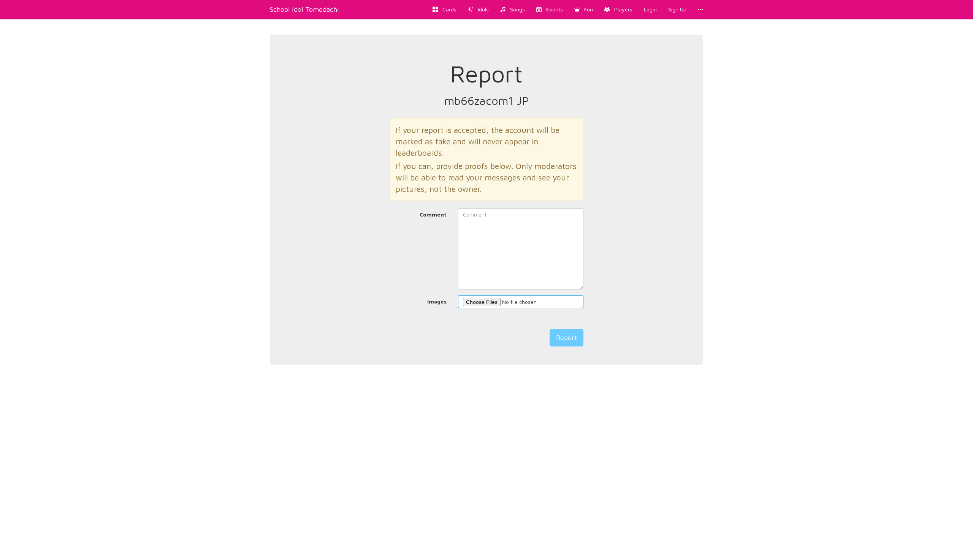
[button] (584, 9)
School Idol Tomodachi (304, 9)
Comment (433, 214)
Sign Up (677, 9)
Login (650, 9)
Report (566, 337)
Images (437, 301)
